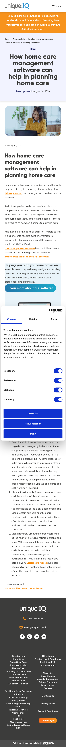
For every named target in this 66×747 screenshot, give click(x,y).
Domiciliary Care (18, 662)
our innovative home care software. (24, 588)
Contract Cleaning (18, 683)
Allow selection (33, 423)
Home (7, 39)
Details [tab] (33, 319)
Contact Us (48, 696)
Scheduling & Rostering (18, 703)
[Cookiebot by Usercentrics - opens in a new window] (49, 311)
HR (18, 715)
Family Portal (18, 700)
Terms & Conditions (48, 711)
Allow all (33, 413)
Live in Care (18, 668)
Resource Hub (19, 39)
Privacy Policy (48, 703)
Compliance (18, 713)
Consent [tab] (11, 319)
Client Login (48, 720)
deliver (8, 193)
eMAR (18, 706)
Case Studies (48, 676)
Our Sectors (18, 656)
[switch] (58, 380)
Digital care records (37, 563)
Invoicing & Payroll (18, 709)
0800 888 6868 (35, 619)
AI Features (48, 656)
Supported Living (18, 665)
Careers (48, 688)
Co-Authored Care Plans (48, 659)
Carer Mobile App (18, 697)
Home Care (18, 659)
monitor (17, 193)
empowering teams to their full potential (27, 257)
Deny (33, 433)
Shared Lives (18, 680)
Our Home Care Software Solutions (18, 693)
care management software (20, 248)
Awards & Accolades (47, 679)
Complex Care (18, 674)
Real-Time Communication (18, 720)
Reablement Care (18, 677)
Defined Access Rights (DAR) (18, 726)
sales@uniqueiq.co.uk (35, 627)
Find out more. (36, 29)
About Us (47, 673)
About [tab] (54, 319)
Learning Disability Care (18, 671)
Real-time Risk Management (47, 664)
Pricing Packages (48, 682)
